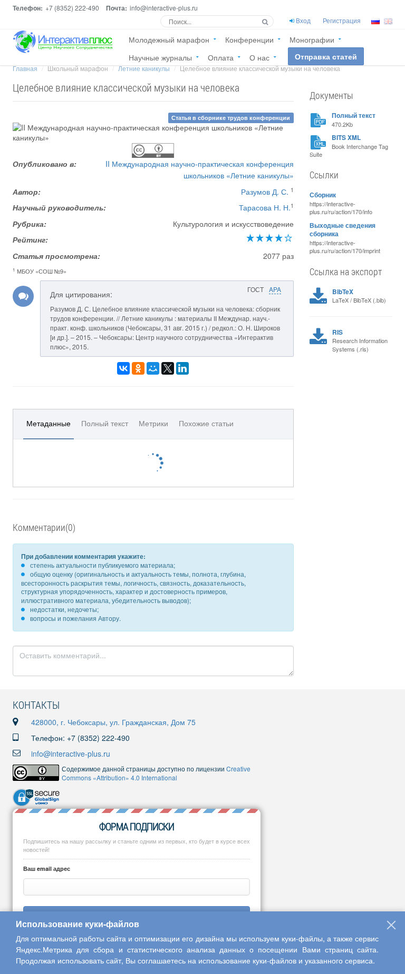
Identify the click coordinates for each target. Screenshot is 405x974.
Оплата (221, 57)
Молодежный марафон (169, 39)
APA (275, 289)
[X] (167, 368)
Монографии (312, 39)
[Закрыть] (391, 925)
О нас (259, 57)
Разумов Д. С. (264, 191)
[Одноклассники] (138, 368)
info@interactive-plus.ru (70, 753)
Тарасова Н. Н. (265, 207)
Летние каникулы (144, 68)
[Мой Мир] (153, 368)
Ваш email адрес (46, 868)
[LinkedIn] (182, 368)
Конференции (249, 39)
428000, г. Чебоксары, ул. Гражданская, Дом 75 (113, 722)
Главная (25, 68)
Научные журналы (160, 57)
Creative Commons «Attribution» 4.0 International (156, 773)
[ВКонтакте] (123, 368)
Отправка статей (326, 56)
